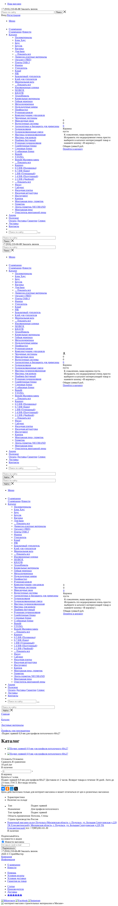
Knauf (18, 70)
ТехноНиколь (22, 95)
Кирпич (19, 165)
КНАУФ (19, 93)
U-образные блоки (24, 151)
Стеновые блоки (23, 148)
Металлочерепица (24, 104)
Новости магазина (14, 842)
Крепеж (19, 198)
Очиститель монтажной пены (30, 212)
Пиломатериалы (23, 37)
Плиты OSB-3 (22, 62)
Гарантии (32, 220)
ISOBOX (19, 90)
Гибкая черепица (24, 101)
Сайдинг (19, 187)
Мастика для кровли (25, 137)
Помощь (11, 872)
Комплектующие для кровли (30, 115)
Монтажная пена (24, 209)
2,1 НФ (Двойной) (24, 179)
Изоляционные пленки (27, 87)
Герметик (20, 204)
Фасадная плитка (24, 190)
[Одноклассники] (7, 789)
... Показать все (23, 54)
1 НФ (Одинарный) (25, 173)
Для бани (20, 51)
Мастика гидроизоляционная (30, 134)
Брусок (18, 45)
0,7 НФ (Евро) (22, 170)
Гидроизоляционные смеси (29, 132)
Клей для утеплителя (26, 79)
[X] (16, 789)
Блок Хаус (20, 40)
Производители (15, 889)
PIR (17, 73)
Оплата (12, 220)
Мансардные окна (24, 120)
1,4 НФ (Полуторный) (26, 176)
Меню (12, 21)
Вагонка (19, 48)
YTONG (19, 157)
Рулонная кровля (24, 112)
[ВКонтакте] (3, 789)
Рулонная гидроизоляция (28, 143)
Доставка (22, 220)
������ (14, 895)
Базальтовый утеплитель (28, 76)
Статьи (11, 886)
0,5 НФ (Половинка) (25, 168)
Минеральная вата (24, 82)
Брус (17, 43)
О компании (15, 32)
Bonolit (18, 154)
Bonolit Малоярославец (27, 159)
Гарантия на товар (17, 881)
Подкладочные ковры (26, 107)
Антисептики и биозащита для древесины (37, 126)
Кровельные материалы (27, 98)
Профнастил (21, 109)
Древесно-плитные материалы (31, 57)
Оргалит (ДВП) (23, 59)
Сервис (42, 220)
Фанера (19, 65)
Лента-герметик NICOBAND (30, 207)
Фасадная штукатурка (26, 193)
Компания (6, 856)
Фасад (18, 184)
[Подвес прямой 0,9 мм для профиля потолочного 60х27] (37, 748)
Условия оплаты (15, 875)
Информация (8, 859)
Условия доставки (16, 878)
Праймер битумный (25, 140)
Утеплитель (21, 68)
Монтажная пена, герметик (29, 201)
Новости (26, 32)
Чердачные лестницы (26, 118)
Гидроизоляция (23, 129)
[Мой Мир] (12, 789)
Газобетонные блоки (26, 145)
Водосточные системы (27, 123)
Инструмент (21, 195)
